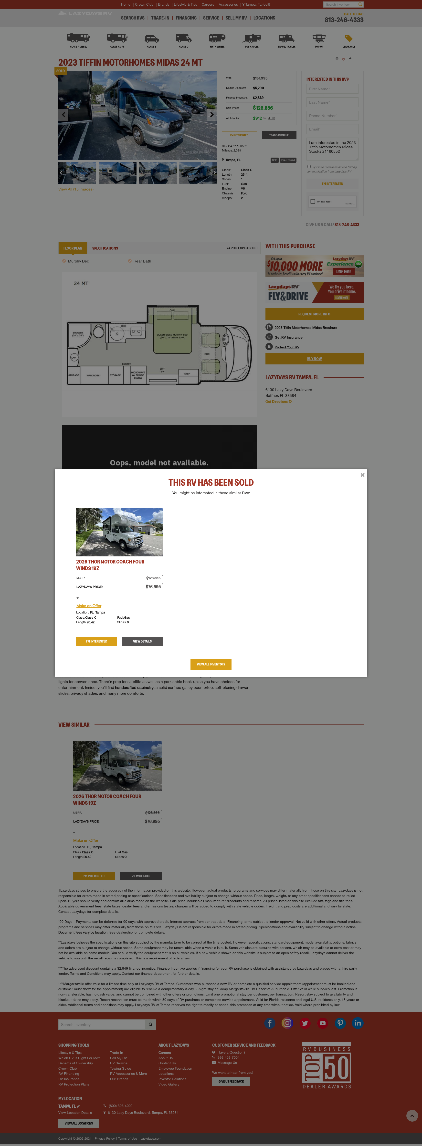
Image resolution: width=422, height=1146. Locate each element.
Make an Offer (88, 605)
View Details (142, 641)
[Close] (362, 475)
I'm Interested (96, 641)
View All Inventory (211, 664)
